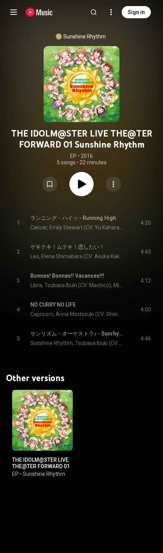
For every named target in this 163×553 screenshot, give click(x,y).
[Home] (39, 12)
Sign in (136, 12)
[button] (49, 184)
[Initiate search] (94, 12)
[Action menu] (113, 184)
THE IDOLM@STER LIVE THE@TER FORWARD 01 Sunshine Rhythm (41, 466)
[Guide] (13, 12)
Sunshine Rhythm (84, 36)
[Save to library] (49, 184)
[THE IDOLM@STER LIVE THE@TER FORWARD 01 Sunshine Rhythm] (42, 420)
